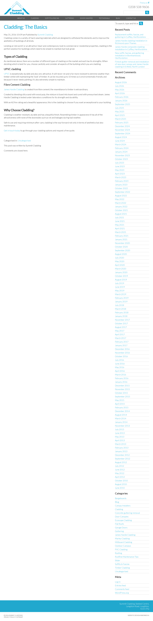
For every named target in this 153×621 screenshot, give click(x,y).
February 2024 (121, 148)
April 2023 (120, 173)
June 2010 (120, 488)
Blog (118, 18)
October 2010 (121, 480)
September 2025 (122, 104)
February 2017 (121, 341)
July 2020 (119, 257)
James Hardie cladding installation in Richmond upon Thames (131, 41)
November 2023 (122, 155)
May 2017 (119, 330)
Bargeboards (120, 498)
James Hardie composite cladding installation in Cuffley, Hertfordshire (131, 48)
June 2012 (120, 469)
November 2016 (122, 352)
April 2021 (120, 228)
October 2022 (121, 188)
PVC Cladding (121, 549)
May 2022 (119, 199)
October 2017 (121, 323)
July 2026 (119, 86)
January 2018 (121, 316)
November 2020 (122, 243)
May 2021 (119, 224)
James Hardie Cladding (14, 89)
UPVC (6, 73)
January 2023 (121, 184)
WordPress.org (122, 592)
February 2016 (121, 378)
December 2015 (122, 385)
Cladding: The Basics (25, 27)
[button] (147, 12)
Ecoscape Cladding (123, 520)
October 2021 (121, 210)
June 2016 (120, 363)
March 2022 (120, 203)
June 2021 (120, 221)
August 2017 (121, 327)
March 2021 (120, 232)
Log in (117, 581)
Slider (117, 560)
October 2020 (121, 246)
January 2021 (121, 239)
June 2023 (120, 166)
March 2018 (120, 309)
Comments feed (122, 589)
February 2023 (121, 181)
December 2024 (122, 126)
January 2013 (121, 451)
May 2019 (119, 290)
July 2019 (119, 283)
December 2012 (122, 455)
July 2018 (119, 305)
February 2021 (121, 235)
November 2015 (122, 389)
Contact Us (131, 18)
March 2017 (120, 338)
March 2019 (120, 294)
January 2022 (121, 206)
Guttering (69, 18)
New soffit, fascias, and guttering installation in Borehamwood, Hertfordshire (129, 55)
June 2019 (120, 287)
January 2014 (121, 422)
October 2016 (121, 356)
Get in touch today (12, 130)
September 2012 (122, 458)
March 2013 (120, 444)
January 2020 (121, 272)
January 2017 (121, 345)
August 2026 (121, 82)
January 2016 (121, 382)
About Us (21, 18)
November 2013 (122, 425)
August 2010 (121, 484)
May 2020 (119, 261)
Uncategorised (24, 140)
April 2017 (120, 334)
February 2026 (121, 97)
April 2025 (120, 115)
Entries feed (120, 585)
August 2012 (121, 462)
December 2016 (122, 349)
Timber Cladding (122, 567)
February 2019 (121, 298)
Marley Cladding (122, 538)
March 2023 (120, 177)
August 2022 (121, 195)
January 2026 (121, 100)
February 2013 (121, 447)
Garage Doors (121, 527)
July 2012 (119, 466)
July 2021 (119, 217)
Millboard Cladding (123, 542)
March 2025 (120, 119)
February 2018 (121, 312)
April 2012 (120, 477)
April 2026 (120, 93)
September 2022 (122, 192)
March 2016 (120, 374)
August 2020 (121, 254)
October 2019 (121, 276)
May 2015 (119, 400)
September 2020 (122, 250)
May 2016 (119, 367)
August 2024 (121, 137)
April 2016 (120, 371)
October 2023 (121, 159)
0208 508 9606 (138, 7)
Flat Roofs (119, 524)
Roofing (118, 553)
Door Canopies (86, 18)
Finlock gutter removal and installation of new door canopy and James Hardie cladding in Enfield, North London (132, 64)
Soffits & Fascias (52, 18)
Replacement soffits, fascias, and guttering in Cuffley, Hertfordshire (130, 35)
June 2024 (120, 140)
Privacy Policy (10, 617)
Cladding (35, 18)
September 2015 (122, 396)
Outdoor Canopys (123, 545)
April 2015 (120, 404)
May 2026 (119, 89)
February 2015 (121, 407)
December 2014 (122, 411)
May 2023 (119, 170)
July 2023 (119, 162)
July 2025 (119, 108)
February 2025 (121, 122)
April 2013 (120, 440)
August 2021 (121, 214)
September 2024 (122, 133)
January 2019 (121, 301)
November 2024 (122, 130)
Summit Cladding (45, 34)
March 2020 (120, 268)
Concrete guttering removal (127, 513)
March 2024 (120, 144)
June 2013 (120, 433)
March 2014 (120, 418)
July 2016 (119, 360)
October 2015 (121, 393)
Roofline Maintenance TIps (126, 556)
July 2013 (119, 429)
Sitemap (20, 617)
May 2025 (119, 111)
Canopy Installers (122, 505)
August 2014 (121, 414)
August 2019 (121, 279)
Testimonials (104, 18)
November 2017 (122, 319)
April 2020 (120, 265)
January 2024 (121, 151)
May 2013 (119, 436)
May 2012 (119, 473)
